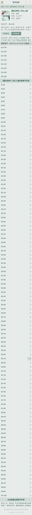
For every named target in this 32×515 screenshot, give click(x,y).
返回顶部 (29, 358)
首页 (2, 7)
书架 (2, 2)
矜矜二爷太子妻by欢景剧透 (17, 40)
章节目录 (16, 33)
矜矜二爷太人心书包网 (17, 38)
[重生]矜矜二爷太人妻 (17, 7)
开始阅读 (6, 33)
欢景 (17, 13)
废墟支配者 (20, 505)
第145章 (11, 24)
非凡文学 (16, 2)
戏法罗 (11, 503)
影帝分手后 (11, 505)
